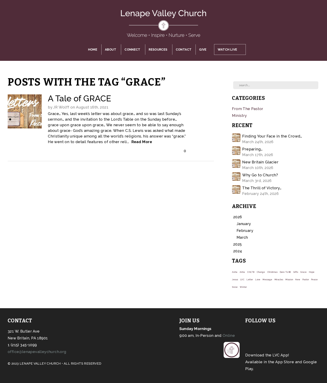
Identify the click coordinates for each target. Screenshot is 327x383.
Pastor (305, 279)
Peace (314, 279)
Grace (303, 272)
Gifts (295, 272)
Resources (158, 49)
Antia (242, 272)
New (297, 279)
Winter (243, 287)
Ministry (239, 115)
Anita (234, 272)
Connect (132, 49)
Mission (289, 279)
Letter (250, 279)
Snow (235, 287)
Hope (312, 272)
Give (202, 49)
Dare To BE (285, 272)
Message (267, 279)
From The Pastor (247, 108)
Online (229, 335)
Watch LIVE (227, 49)
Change (261, 272)
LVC (242, 279)
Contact (184, 49)
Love (257, 279)
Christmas (272, 272)
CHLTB (250, 272)
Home (92, 49)
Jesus (235, 279)
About (111, 49)
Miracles (279, 279)
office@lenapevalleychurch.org (37, 351)
